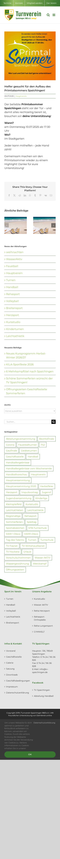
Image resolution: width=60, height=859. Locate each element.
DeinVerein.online (44, 715)
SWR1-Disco (31, 533)
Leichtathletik (15, 336)
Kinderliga (41, 498)
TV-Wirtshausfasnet (33, 545)
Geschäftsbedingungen (16, 680)
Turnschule (46, 539)
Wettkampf (39, 563)
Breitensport (14, 308)
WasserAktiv (14, 259)
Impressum (12, 686)
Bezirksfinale (46, 438)
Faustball (12, 266)
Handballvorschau (16, 474)
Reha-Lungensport (43, 625)
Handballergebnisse (17, 462)
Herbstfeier (46, 486)
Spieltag (31, 521)
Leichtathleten (14, 510)
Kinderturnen (15, 329)
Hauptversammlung (18, 480)
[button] (6, 225)
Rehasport (13, 294)
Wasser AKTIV (42, 557)
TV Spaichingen (42, 690)
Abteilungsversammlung (20, 438)
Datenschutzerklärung (16, 692)
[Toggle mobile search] (48, 14)
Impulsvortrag (29, 492)
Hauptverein (21, 96)
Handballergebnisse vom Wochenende (29, 468)
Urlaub (27, 551)
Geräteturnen (29, 450)
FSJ (43, 444)
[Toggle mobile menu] (54, 14)
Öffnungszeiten (15, 569)
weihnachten (14, 252)
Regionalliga (13, 515)
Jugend (46, 492)
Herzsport (12, 315)
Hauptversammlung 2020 (21, 486)
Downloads (12, 674)
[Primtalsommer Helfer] (30, 55)
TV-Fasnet (12, 545)
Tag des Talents (15, 539)
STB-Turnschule (37, 527)
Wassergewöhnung (17, 563)
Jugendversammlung (18, 498)
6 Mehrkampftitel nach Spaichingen (29, 371)
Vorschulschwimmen (18, 557)
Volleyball (12, 301)
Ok (30, 754)
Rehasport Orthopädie (40, 618)
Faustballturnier (27, 444)
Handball (12, 287)
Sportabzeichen (15, 527)
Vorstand (10, 651)
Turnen (10, 280)
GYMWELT (39, 631)
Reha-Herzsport (42, 610)
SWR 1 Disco (13, 533)
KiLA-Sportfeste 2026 (20, 364)
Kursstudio (13, 322)
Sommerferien (14, 521)
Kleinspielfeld (14, 504)
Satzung (10, 668)
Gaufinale (11, 450)
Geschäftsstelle (15, 456)
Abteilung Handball (44, 696)
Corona (10, 444)
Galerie (9, 662)
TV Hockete (13, 551)
